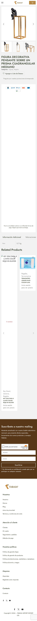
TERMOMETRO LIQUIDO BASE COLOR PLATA (25, 280)
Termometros (26, 276)
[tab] (11, 237)
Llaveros (6, 393)
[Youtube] (10, 600)
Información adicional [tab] (12, 237)
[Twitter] (6, 600)
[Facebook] (3, 600)
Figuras (11, 69)
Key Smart (6, 391)
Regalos (16, 69)
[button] (3, 24)
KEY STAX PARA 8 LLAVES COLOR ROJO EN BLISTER (8, 400)
